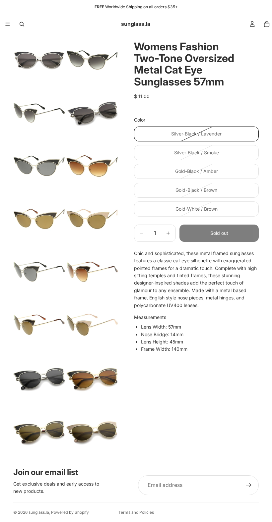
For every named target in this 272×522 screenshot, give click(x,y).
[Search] (22, 24)
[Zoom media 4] (92, 113)
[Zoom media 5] (39, 166)
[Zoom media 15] (39, 431)
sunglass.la (39, 512)
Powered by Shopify (70, 512)
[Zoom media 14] (92, 378)
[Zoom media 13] (39, 378)
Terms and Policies (136, 512)
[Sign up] (249, 485)
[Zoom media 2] (92, 60)
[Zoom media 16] (92, 431)
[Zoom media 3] (39, 113)
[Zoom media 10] (92, 272)
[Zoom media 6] (92, 166)
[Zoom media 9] (39, 272)
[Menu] (7, 24)
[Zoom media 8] (92, 219)
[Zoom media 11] (39, 325)
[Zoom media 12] (92, 325)
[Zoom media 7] (39, 219)
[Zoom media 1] (39, 60)
